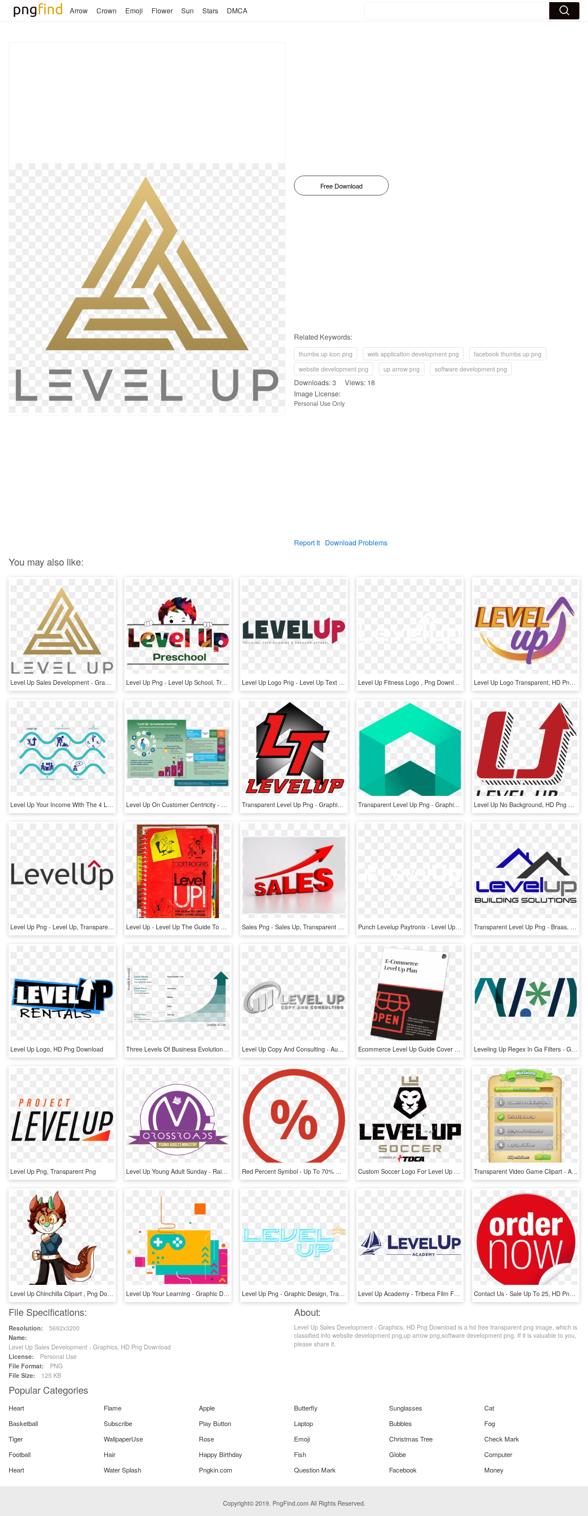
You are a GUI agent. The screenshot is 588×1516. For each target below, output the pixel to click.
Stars (210, 10)
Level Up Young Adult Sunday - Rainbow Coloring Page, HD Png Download (228, 1171)
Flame (112, 1407)
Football (20, 1454)
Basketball (23, 1423)
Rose (206, 1438)
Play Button (215, 1423)
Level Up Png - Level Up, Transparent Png (68, 926)
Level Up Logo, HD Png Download (56, 1049)
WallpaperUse (123, 1438)
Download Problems (356, 543)
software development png (471, 369)
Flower (162, 10)
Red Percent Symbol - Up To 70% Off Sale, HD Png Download (326, 1171)
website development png (333, 369)
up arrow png (402, 369)
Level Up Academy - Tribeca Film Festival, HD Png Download (441, 1293)
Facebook (403, 1469)
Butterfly (306, 1407)
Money (494, 1469)
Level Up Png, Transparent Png (53, 1171)
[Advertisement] (147, 103)
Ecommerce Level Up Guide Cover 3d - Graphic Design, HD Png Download (460, 1049)
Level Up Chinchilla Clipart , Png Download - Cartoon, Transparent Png (106, 1293)
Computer (498, 1454)
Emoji (134, 10)
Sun (187, 10)
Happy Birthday (220, 1454)
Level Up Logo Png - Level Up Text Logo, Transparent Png (322, 682)
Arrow (79, 10)
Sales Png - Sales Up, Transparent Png (295, 926)
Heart (16, 1407)
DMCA (237, 10)
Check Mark (501, 1438)
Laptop (303, 1423)
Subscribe (118, 1423)
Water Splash (122, 1469)
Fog (489, 1423)
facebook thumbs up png (508, 354)
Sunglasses (405, 1407)
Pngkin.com (215, 1469)
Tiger (16, 1438)
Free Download (341, 185)
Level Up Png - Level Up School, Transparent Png (194, 682)
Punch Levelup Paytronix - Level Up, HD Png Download (433, 926)
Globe (397, 1454)
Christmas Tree (411, 1438)
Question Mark (315, 1469)
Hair (109, 1454)
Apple (207, 1407)
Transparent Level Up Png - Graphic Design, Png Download (323, 804)
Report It (307, 543)
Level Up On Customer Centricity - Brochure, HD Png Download (213, 804)
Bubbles (400, 1423)
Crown (106, 10)
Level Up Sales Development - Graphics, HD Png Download (91, 682)
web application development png (413, 354)
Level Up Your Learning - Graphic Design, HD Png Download (208, 1293)
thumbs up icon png (326, 354)
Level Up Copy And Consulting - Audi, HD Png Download (319, 1049)
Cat (489, 1407)
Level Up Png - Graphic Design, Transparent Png (308, 1293)
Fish (300, 1454)
